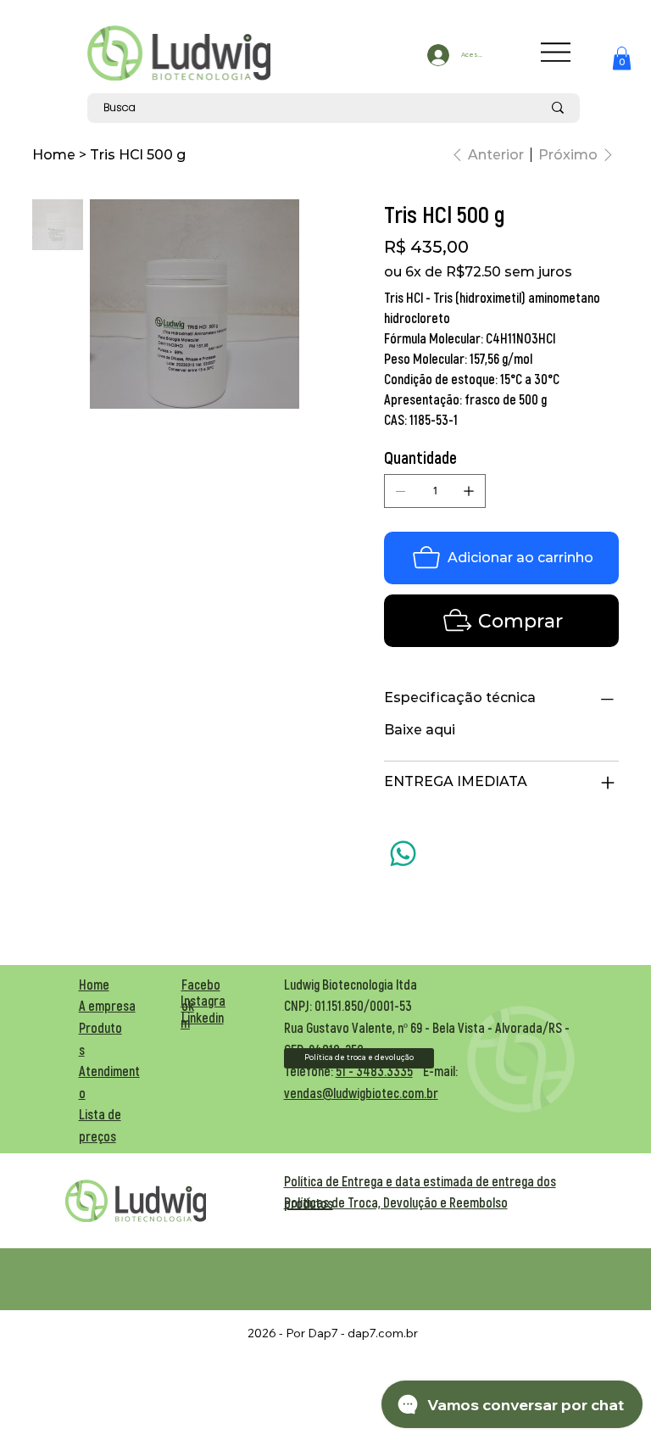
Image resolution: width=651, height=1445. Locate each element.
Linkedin (202, 1017)
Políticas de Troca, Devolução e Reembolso (396, 1202)
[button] (622, 58)
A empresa (107, 1005)
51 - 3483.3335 (374, 1071)
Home (94, 984)
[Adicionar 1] (469, 491)
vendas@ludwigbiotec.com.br (361, 1093)
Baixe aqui (419, 730)
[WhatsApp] (403, 853)
